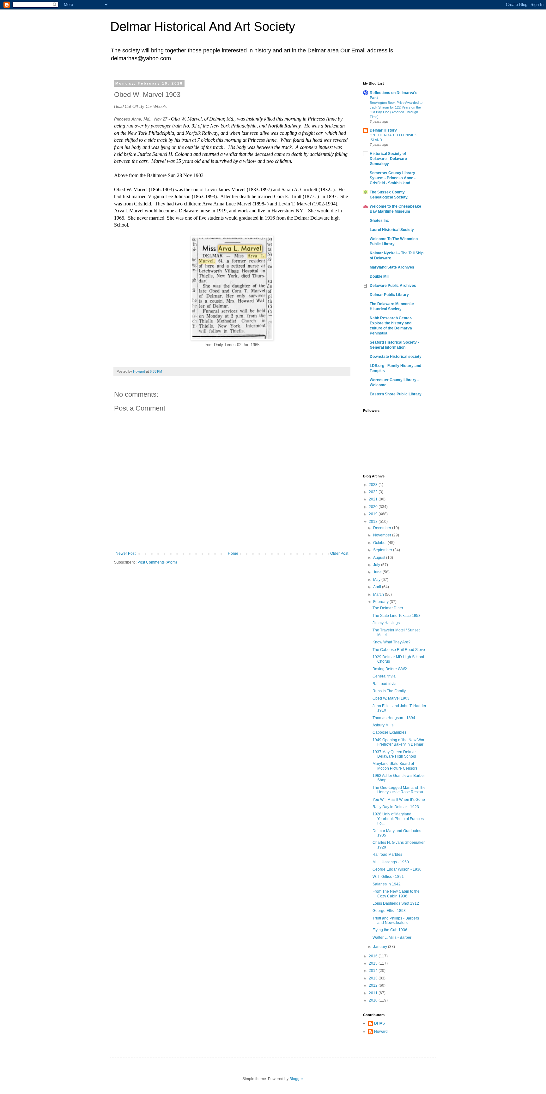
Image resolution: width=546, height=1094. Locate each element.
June (378, 572)
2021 (374, 499)
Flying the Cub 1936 (390, 930)
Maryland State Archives (392, 267)
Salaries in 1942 (387, 884)
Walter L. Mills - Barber (392, 937)
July (377, 565)
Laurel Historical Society (392, 230)
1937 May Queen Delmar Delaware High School (394, 754)
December (382, 528)
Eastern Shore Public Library (396, 394)
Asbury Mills (383, 725)
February (381, 602)
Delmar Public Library (389, 295)
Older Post (339, 553)
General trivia (384, 676)
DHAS (379, 1023)
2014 (374, 970)
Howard (381, 1031)
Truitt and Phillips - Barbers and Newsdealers (396, 920)
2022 (374, 492)
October (380, 543)
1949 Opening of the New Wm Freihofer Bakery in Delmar (398, 742)
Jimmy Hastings (386, 623)
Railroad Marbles (387, 854)
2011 (374, 993)
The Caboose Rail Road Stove (399, 650)
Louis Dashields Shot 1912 (396, 903)
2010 (374, 1000)
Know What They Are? (391, 642)
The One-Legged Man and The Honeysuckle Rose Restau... (399, 789)
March (379, 594)
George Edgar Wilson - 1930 (397, 869)
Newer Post (126, 553)
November (382, 535)
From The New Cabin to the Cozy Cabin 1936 (396, 893)
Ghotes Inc (379, 220)
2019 (374, 514)
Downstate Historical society (396, 356)
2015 (374, 963)
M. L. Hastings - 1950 (391, 862)
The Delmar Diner (388, 608)
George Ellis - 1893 (389, 910)
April (377, 587)
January (380, 946)
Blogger (296, 1079)
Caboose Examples (389, 732)
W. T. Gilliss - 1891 (388, 876)
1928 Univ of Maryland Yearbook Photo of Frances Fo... (398, 818)
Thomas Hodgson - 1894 (394, 718)
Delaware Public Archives (393, 285)
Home (233, 553)
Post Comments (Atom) (157, 562)
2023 (374, 484)
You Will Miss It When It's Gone (399, 799)
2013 (374, 978)
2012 (374, 985)
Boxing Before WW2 (390, 669)
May (377, 579)
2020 (374, 507)
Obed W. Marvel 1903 (391, 698)
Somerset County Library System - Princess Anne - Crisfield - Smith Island (393, 178)
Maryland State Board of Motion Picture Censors (395, 765)
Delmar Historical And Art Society (202, 26)
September (383, 550)
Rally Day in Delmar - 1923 (396, 807)
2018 (374, 521)
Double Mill (379, 276)
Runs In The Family (389, 691)
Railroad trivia (385, 684)
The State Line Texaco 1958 (397, 615)
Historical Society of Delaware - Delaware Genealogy (388, 158)
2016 (374, 956)
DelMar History (383, 130)
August (379, 557)
